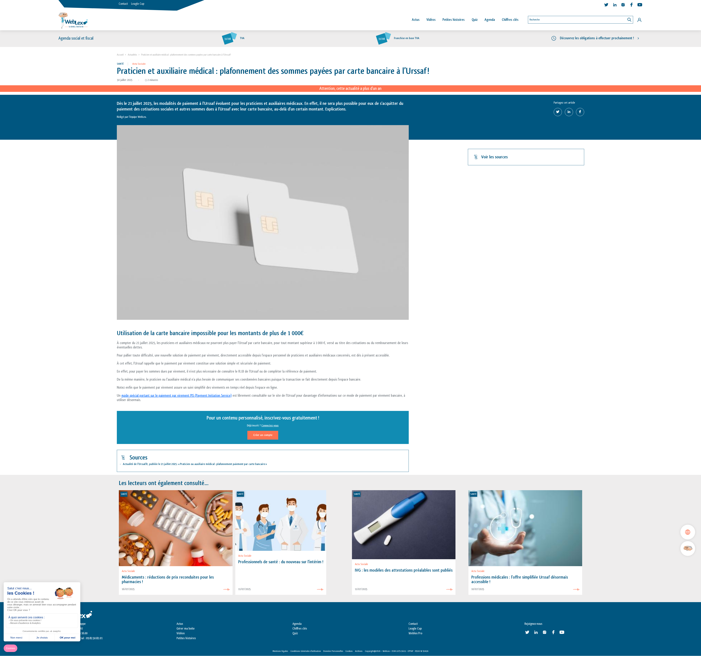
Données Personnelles (333, 651)
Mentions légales (280, 651)
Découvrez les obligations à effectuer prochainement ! (597, 38)
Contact (123, 3)
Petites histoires (454, 19)
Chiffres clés (510, 19)
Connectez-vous (270, 425)
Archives (359, 651)
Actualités (132, 55)
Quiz (475, 19)
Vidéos (431, 19)
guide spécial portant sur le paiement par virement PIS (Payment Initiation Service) (176, 395)
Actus (416, 19)
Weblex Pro (415, 633)
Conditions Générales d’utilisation (305, 651)
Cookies (349, 651)
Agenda (489, 19)
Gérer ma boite (186, 628)
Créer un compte (262, 435)
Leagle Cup (137, 3)
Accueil (120, 55)
